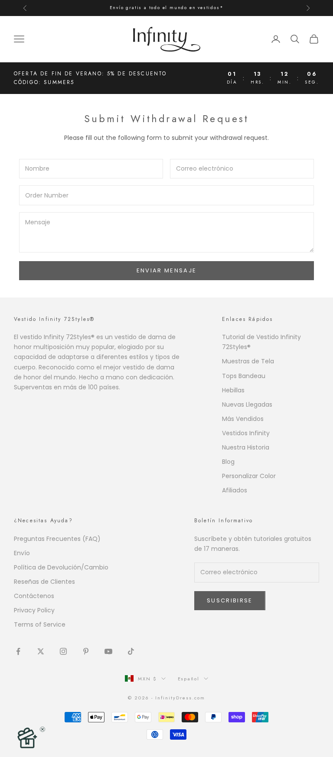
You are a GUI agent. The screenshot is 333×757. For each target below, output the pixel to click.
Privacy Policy (34, 610)
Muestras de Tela (248, 361)
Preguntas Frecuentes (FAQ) (57, 538)
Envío (22, 553)
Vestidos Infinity (246, 433)
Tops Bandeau (243, 376)
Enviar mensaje (167, 270)
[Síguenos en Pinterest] (86, 651)
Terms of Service (39, 624)
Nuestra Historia (245, 447)
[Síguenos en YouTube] (108, 651)
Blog (228, 461)
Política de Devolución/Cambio (61, 567)
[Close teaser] (42, 729)
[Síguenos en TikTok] (131, 651)
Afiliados (234, 490)
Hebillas (233, 390)
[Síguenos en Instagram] (63, 651)
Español (189, 678)
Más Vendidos (243, 418)
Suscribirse (230, 600)
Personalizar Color (249, 476)
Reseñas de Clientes (44, 581)
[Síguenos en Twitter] (40, 651)
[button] (27, 737)
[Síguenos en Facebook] (18, 651)
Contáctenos (34, 596)
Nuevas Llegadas (247, 404)
